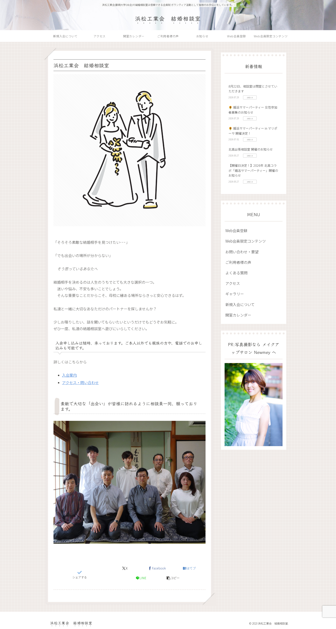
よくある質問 (236, 272)
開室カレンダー (238, 315)
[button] (173, 578)
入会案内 (69, 375)
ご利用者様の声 (238, 262)
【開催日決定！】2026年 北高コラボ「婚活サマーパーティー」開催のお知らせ (253, 170)
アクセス (232, 283)
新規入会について (240, 304)
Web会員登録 (236, 230)
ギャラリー (234, 293)
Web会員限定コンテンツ (245, 241)
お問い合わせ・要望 (242, 251)
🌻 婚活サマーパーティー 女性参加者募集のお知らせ (252, 110)
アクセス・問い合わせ (80, 382)
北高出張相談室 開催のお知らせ (250, 149)
